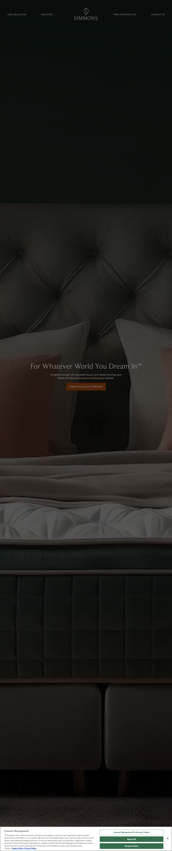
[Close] (168, 838)
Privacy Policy (30, 848)
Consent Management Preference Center (132, 832)
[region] (86, 839)
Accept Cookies (132, 846)
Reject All (131, 839)
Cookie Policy (18, 848)
